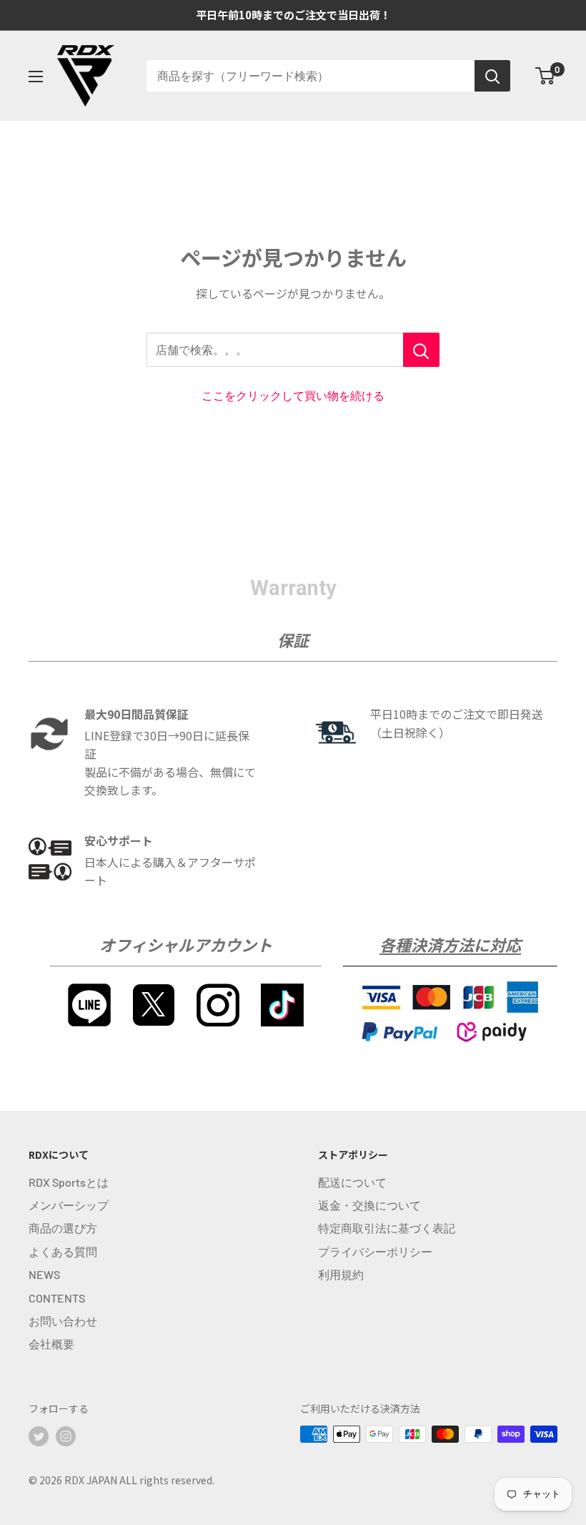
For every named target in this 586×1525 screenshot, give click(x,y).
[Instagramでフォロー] (66, 1436)
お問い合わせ (63, 1321)
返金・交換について (369, 1205)
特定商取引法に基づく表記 (386, 1228)
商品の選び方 (63, 1228)
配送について (352, 1182)
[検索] (492, 76)
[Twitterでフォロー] (39, 1436)
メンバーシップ (69, 1205)
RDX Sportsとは (69, 1182)
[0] (546, 75)
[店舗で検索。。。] (421, 350)
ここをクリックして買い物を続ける (293, 395)
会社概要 (51, 1343)
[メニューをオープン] (36, 76)
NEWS (44, 1274)
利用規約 (341, 1274)
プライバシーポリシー (375, 1251)
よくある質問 (63, 1251)
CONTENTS (57, 1298)
